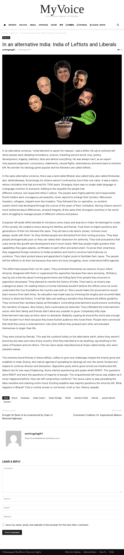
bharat (14, 398)
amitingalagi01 (8, 49)
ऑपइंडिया (70, 25)
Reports (12, 25)
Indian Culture (39, 398)
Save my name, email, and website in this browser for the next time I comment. (47, 524)
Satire (54, 25)
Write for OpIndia (73, 552)
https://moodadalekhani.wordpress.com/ (42, 438)
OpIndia (83, 25)
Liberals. (94, 398)
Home (5, 33)
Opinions (43, 25)
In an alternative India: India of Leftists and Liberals (59, 44)
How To (102, 552)
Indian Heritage (55, 398)
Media (33, 25)
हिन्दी (61, 25)
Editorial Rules (90, 552)
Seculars (7, 402)
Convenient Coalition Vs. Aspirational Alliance (97, 415)
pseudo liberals (108, 398)
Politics (23, 25)
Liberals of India (81, 398)
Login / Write (98, 25)
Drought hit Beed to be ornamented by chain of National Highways (27, 417)
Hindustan (25, 398)
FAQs (111, 552)
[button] (118, 25)
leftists (68, 398)
